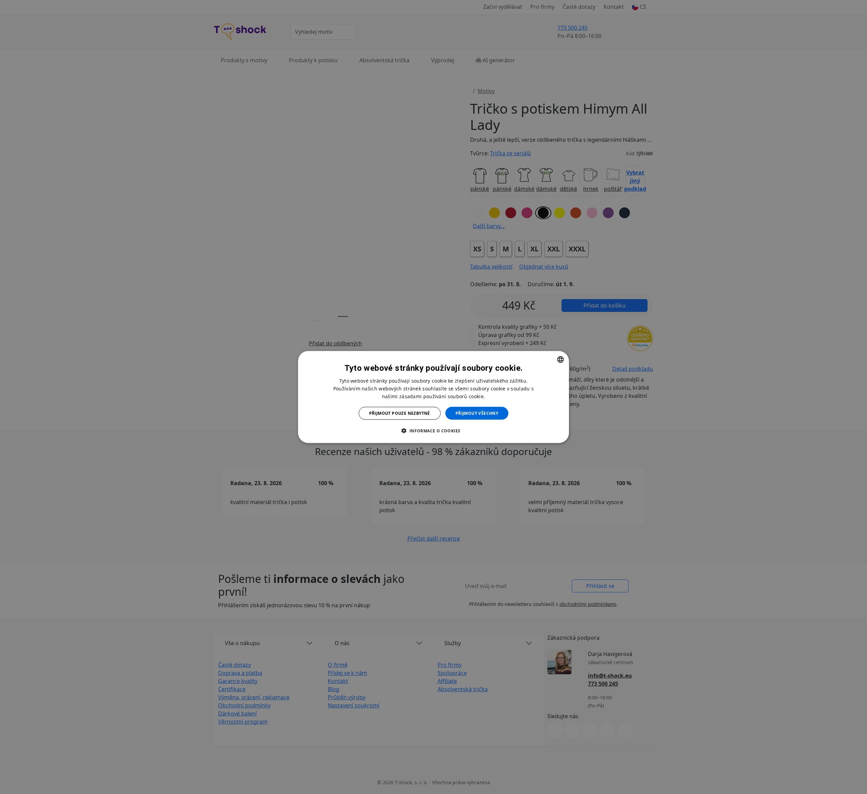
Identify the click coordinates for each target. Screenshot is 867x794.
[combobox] (560, 359)
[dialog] (433, 397)
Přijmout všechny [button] (477, 413)
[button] (433, 431)
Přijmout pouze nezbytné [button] (399, 413)
